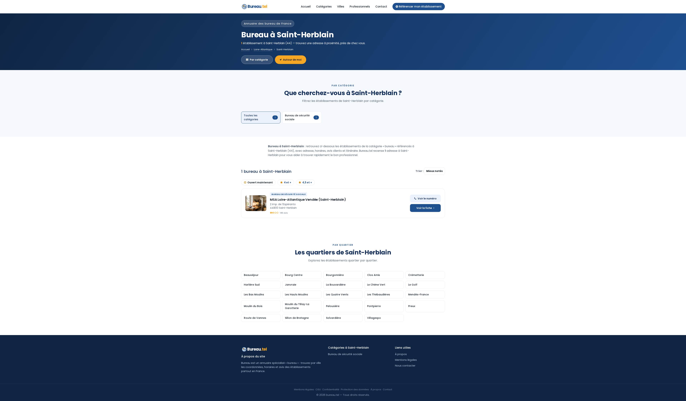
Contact (381, 6)
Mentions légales (406, 360)
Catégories (324, 6)
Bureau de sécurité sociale (345, 354)
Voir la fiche (424, 208)
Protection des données (355, 389)
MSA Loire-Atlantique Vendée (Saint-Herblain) (308, 199)
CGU (318, 389)
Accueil (306, 6)
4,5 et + (307, 182)
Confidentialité (330, 389)
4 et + (287, 182)
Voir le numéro (427, 198)
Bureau (257, 6)
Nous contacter (405, 365)
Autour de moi (292, 59)
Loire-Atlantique (263, 49)
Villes (340, 6)
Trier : (420, 171)
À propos (401, 354)
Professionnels (360, 6)
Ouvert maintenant (260, 182)
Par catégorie (259, 59)
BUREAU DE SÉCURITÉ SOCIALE (288, 194)
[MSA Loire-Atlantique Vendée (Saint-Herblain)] (255, 203)
